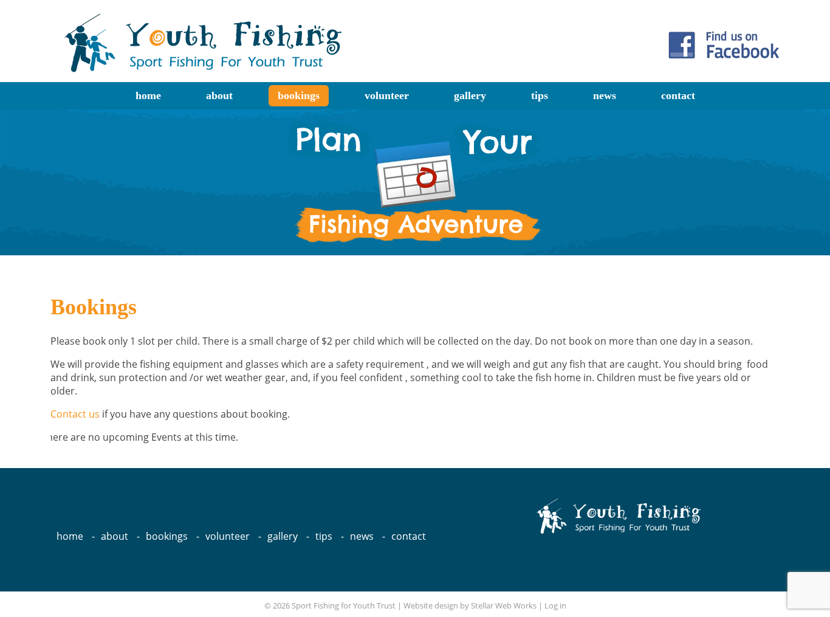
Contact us (75, 414)
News (604, 95)
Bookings (299, 95)
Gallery (470, 95)
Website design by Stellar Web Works (470, 606)
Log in (555, 606)
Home (148, 95)
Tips (539, 95)
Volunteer (387, 95)
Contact (678, 95)
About (219, 95)
